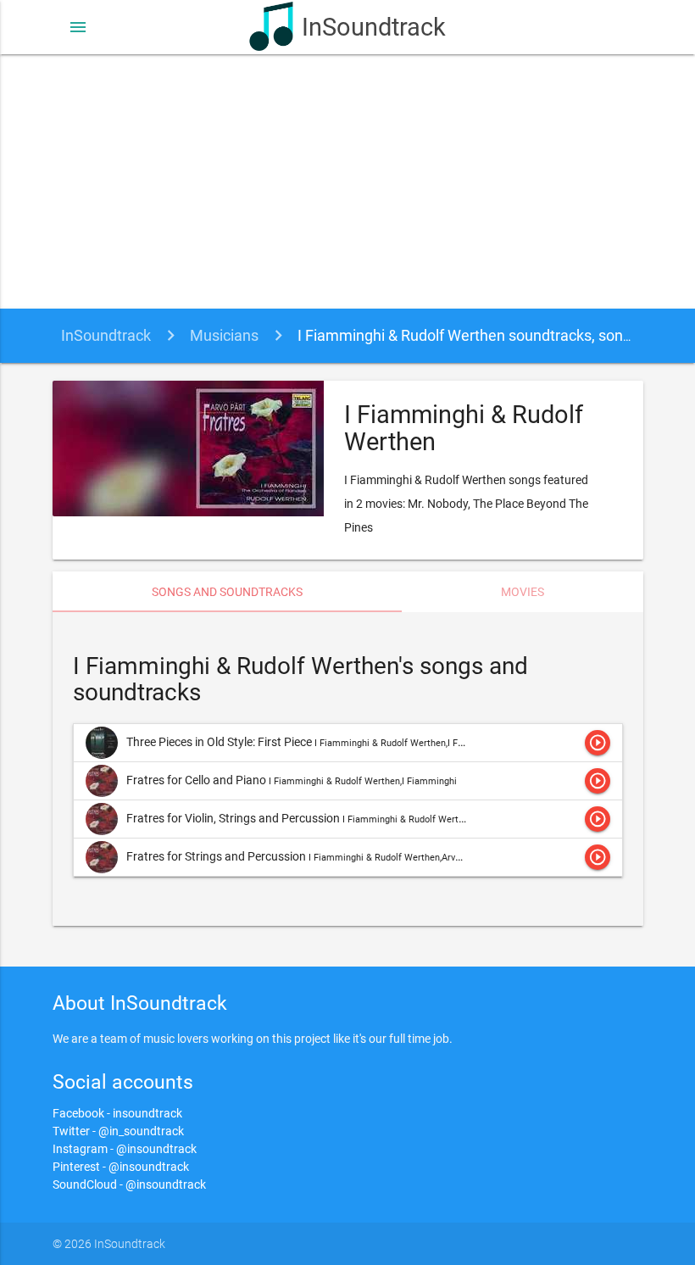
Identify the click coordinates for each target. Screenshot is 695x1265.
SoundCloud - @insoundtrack (129, 1184)
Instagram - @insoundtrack (125, 1149)
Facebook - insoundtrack (117, 1113)
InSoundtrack (373, 27)
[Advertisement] (347, 181)
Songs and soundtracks (227, 592)
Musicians (224, 335)
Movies (522, 592)
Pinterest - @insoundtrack (121, 1166)
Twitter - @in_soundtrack (118, 1131)
